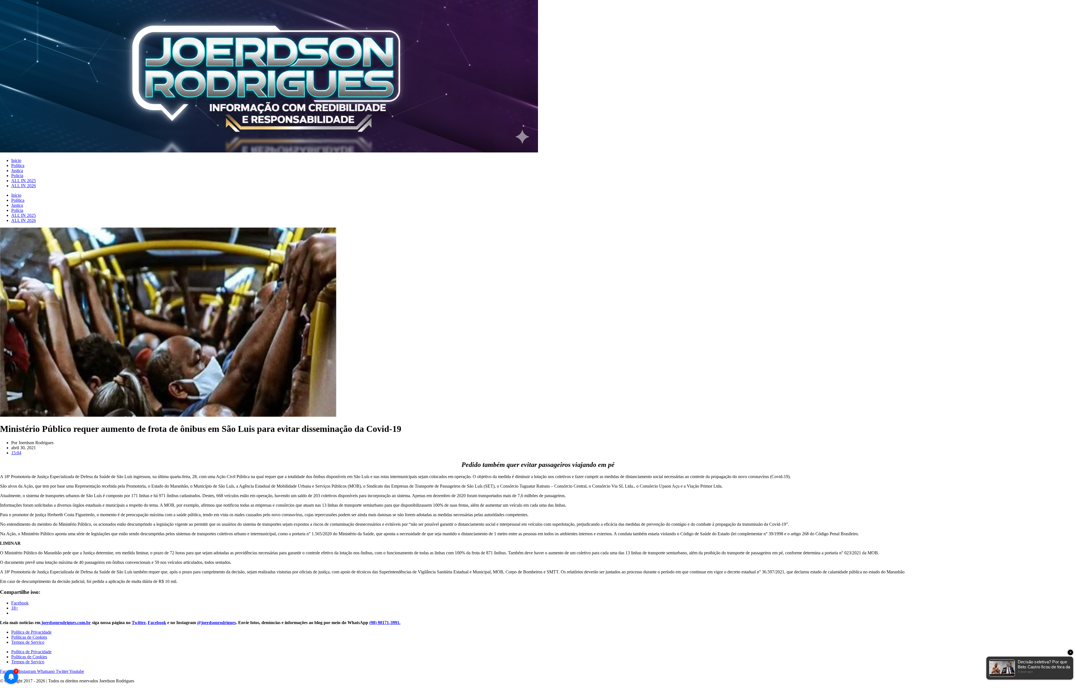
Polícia (17, 175)
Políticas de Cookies (29, 637)
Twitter (138, 622)
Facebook (157, 622)
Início (16, 160)
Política (17, 165)
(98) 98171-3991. (384, 622)
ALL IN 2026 (23, 185)
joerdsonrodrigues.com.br (65, 622)
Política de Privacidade (31, 632)
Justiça (17, 170)
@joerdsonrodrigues (216, 622)
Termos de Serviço (27, 642)
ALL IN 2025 (23, 180)
